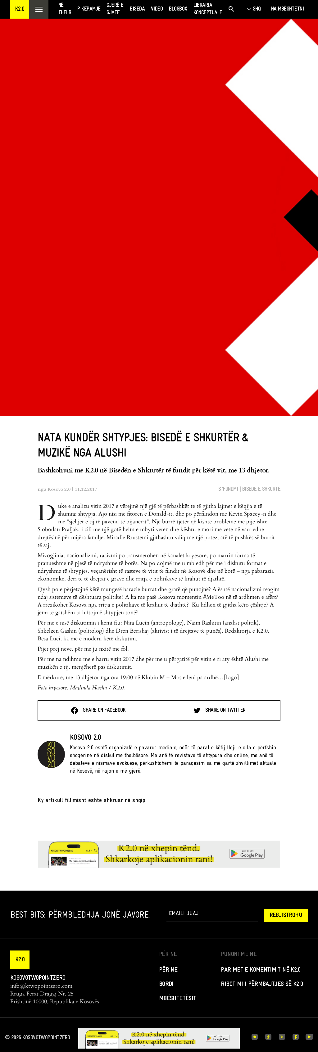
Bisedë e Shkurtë (261, 489)
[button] (19, 9)
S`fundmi (228, 489)
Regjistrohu (286, 915)
